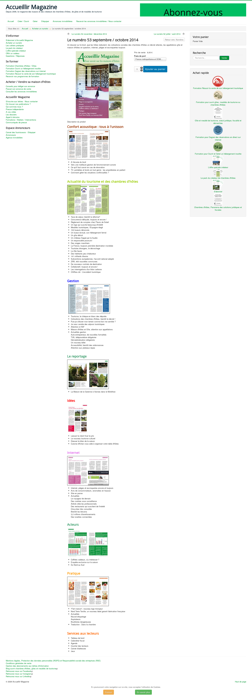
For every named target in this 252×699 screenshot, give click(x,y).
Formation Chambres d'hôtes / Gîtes (21, 66)
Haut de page (240, 681)
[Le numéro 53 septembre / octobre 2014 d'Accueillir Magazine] (99, 84)
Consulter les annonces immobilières (21, 91)
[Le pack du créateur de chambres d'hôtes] (218, 172)
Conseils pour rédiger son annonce (20, 86)
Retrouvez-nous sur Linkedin (18, 676)
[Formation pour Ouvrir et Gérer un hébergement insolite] (218, 146)
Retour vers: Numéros (174, 39)
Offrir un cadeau (12, 53)
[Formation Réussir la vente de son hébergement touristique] (218, 81)
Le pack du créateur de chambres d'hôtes (218, 178)
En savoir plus (143, 692)
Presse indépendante (15, 109)
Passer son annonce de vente (18, 89)
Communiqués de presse (16, 122)
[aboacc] (193, 9)
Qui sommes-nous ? (14, 106)
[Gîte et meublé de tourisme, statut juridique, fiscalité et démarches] (218, 112)
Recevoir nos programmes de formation (22, 76)
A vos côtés (11, 112)
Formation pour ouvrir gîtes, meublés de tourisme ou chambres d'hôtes (218, 103)
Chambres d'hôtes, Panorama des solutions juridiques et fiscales (218, 208)
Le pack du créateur (14, 48)
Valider (224, 57)
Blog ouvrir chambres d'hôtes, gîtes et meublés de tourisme (31, 668)
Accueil (11, 21)
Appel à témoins (13, 117)
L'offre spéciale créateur (16, 50)
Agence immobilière (14, 137)
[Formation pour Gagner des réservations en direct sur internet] (218, 129)
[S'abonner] (218, 184)
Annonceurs (11, 135)
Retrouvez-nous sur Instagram (18, 673)
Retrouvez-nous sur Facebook (18, 671)
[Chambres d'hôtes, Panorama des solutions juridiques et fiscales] (218, 199)
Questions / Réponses (15, 56)
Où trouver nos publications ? (18, 104)
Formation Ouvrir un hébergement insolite (23, 68)
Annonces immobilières (62, 21)
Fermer (108, 692)
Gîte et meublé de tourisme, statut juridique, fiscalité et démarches (218, 121)
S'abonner (218, 191)
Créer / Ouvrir (23, 21)
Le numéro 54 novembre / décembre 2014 (89, 34)
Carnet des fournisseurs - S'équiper (20, 132)
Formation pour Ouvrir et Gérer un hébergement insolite (218, 153)
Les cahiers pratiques (15, 45)
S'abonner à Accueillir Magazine (19, 40)
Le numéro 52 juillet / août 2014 (167, 34)
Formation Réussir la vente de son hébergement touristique (31, 73)
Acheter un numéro (14, 43)
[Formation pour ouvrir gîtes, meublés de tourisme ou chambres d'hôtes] (218, 94)
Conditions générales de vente (18, 663)
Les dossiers (11, 114)
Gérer (35, 21)
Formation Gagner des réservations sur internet (26, 71)
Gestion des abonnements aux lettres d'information (27, 666)
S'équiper (45, 21)
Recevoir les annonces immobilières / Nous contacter (98, 21)
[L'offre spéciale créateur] (218, 160)
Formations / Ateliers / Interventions (21, 120)
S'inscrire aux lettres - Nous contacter (22, 101)
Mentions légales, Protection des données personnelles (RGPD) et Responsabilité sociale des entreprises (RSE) (53, 660)
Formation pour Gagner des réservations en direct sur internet (218, 138)
